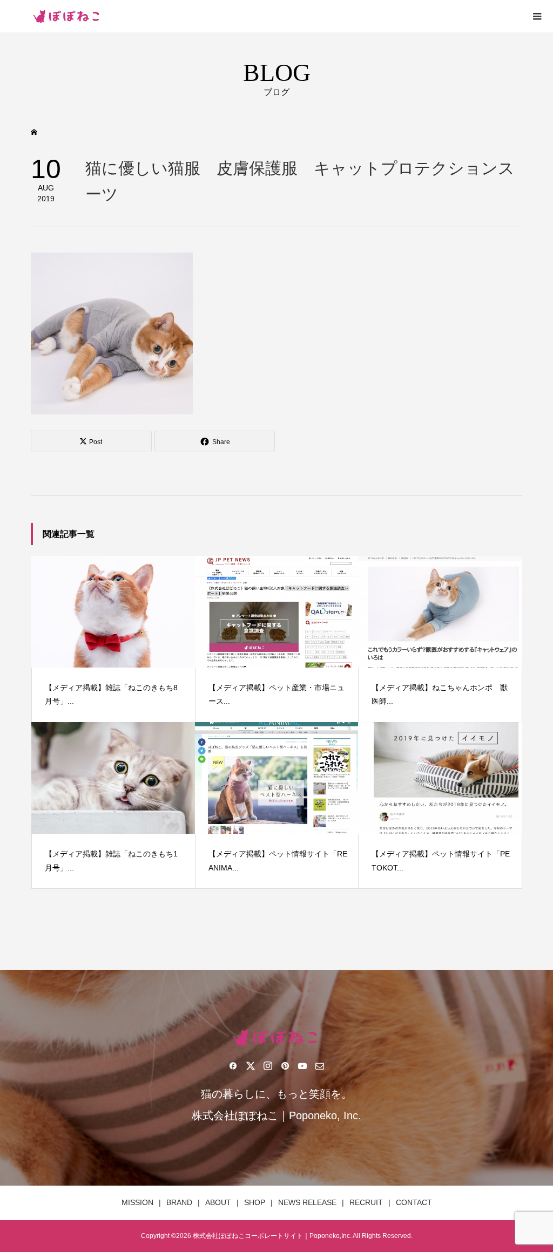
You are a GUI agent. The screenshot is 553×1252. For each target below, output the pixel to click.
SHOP (254, 1202)
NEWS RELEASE (307, 1202)
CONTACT (414, 1202)
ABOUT (218, 1202)
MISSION (137, 1202)
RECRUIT (366, 1202)
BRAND (179, 1202)
